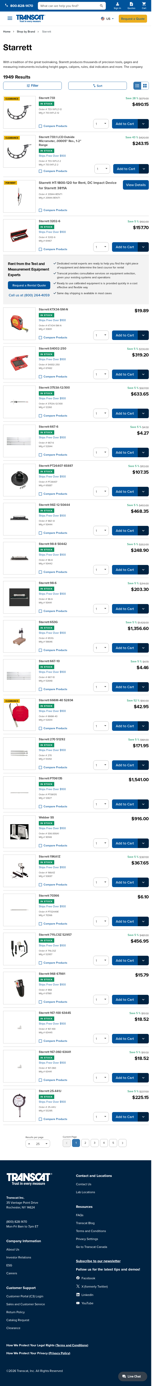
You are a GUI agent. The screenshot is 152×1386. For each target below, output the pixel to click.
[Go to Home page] (30, 19)
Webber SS (46, 817)
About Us (12, 1249)
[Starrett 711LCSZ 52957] (19, 949)
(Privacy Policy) (59, 1353)
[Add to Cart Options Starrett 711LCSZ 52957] (143, 960)
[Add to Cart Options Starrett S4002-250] (143, 374)
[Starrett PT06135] (19, 792)
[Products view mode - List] (137, 85)
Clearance (13, 1328)
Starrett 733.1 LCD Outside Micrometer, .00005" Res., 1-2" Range (60, 141)
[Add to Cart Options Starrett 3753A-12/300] (143, 413)
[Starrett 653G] (19, 636)
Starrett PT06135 (50, 778)
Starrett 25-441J (50, 1091)
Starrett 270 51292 (52, 739)
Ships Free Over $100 (52, 156)
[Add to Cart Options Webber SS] (143, 843)
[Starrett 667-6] (19, 441)
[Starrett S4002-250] (19, 363)
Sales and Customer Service (25, 1304)
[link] (67, 1143)
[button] (107, 19)
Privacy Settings (87, 1239)
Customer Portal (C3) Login (24, 1296)
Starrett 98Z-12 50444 (54, 505)
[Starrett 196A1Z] (19, 871)
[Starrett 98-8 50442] (19, 558)
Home (6, 32)
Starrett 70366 (49, 896)
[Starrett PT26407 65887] (19, 480)
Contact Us (83, 1184)
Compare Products (55, 126)
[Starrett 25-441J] (19, 1105)
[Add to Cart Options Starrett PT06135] (143, 804)
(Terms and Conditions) (71, 1345)
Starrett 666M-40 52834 (56, 700)
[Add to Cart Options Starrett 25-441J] (143, 1117)
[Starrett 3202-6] (19, 235)
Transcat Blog (85, 1223)
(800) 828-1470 (16, 1221)
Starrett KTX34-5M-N (53, 309)
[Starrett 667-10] (19, 675)
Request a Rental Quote (29, 285)
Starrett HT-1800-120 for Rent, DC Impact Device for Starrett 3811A (78, 185)
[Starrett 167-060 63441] (19, 1066)
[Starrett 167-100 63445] (19, 1027)
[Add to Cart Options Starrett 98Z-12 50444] (143, 530)
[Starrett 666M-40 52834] (19, 714)
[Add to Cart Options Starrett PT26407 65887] (143, 491)
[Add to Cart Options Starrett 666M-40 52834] (143, 726)
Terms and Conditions (91, 1231)
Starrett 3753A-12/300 (54, 388)
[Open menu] (10, 18)
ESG (9, 1265)
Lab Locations (85, 1192)
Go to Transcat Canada (91, 1247)
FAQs (79, 1215)
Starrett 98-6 (48, 583)
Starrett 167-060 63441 (55, 1052)
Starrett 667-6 (48, 427)
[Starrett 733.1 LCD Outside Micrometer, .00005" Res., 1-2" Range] (19, 154)
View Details (136, 184)
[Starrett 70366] (19, 910)
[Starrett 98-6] (19, 597)
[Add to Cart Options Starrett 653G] (143, 648)
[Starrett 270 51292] (19, 753)
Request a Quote (133, 18)
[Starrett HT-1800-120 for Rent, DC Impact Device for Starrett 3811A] (19, 196)
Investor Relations (18, 1257)
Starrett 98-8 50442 (53, 544)
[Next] (122, 1143)
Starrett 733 (47, 98)
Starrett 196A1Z (49, 857)
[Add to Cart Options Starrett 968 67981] (143, 999)
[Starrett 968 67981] (19, 988)
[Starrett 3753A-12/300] (19, 402)
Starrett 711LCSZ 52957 (55, 935)
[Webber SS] (19, 831)
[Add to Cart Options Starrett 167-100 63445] (143, 1038)
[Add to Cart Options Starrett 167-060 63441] (143, 1077)
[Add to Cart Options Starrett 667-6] (143, 452)
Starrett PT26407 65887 (56, 466)
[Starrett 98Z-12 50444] (19, 519)
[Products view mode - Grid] (145, 85)
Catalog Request (17, 1320)
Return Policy (15, 1312)
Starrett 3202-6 (49, 221)
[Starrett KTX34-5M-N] (19, 323)
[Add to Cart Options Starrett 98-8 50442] (143, 569)
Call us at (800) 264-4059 (29, 295)
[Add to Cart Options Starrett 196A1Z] (143, 882)
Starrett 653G (48, 622)
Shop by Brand (26, 32)
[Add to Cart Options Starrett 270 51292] (143, 765)
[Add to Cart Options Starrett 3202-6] (143, 247)
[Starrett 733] (19, 112)
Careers (11, 1273)
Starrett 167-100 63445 (55, 1013)
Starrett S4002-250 (52, 349)
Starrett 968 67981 (52, 974)
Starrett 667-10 (49, 661)
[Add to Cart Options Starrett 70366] (143, 921)
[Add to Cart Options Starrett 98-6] (143, 609)
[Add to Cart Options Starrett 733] (143, 124)
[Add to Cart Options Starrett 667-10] (143, 687)
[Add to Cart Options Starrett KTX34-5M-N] (143, 335)
